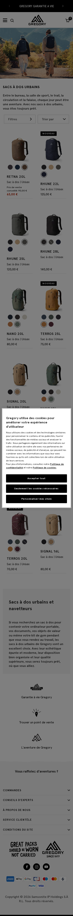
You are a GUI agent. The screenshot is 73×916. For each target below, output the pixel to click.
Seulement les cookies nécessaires (36, 488)
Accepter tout (36, 478)
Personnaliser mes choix (36, 498)
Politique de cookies (44, 467)
